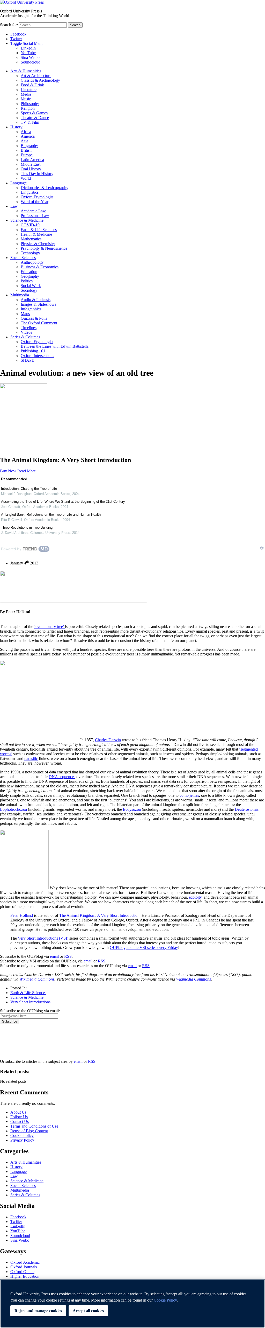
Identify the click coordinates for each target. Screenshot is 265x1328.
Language (18, 183)
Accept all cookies (88, 1311)
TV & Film (30, 122)
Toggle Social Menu (26, 43)
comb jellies (189, 795)
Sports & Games (34, 113)
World (26, 178)
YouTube (28, 53)
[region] (132, 1303)
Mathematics (31, 239)
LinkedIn (28, 48)
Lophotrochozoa (13, 809)
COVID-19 (30, 225)
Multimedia (19, 295)
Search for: (9, 25)
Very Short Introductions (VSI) (43, 938)
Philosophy (30, 103)
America (28, 136)
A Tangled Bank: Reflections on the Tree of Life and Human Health (51, 514)
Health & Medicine (36, 234)
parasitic (31, 758)
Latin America (32, 159)
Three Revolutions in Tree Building (27, 527)
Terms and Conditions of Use (34, 1126)
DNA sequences (62, 776)
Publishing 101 (33, 351)
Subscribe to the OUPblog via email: (30, 1011)
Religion (28, 108)
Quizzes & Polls (34, 318)
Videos (26, 332)
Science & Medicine (26, 220)
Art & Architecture (36, 75)
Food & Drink (32, 85)
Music (26, 99)
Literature (28, 89)
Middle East (30, 164)
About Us (18, 1112)
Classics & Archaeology (40, 80)
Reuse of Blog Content (29, 1131)
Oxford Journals (23, 1267)
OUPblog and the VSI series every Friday (144, 947)
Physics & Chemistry (38, 243)
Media (26, 94)
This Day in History (37, 173)
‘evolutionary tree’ (49, 626)
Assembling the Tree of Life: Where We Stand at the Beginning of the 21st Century (63, 502)
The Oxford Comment (39, 323)
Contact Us (19, 1121)
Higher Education (24, 1276)
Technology (30, 253)
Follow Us (19, 1117)
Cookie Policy (22, 1135)
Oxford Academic (25, 1262)
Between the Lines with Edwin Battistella (55, 346)
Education (29, 271)
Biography (29, 145)
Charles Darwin (108, 740)
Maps (25, 313)
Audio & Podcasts (35, 299)
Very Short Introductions (30, 1002)
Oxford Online (22, 1271)
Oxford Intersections (37, 355)
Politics (27, 281)
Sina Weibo (30, 57)
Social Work (31, 285)
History (16, 127)
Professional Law (35, 215)
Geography (30, 276)
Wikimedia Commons (36, 979)
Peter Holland (22, 915)
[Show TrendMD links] (262, 548)
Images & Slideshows (38, 304)
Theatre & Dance (35, 117)
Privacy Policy (15, 1042)
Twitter (16, 39)
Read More (26, 471)
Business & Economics (39, 267)
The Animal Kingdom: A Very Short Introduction (99, 915)
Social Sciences (23, 257)
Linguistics (30, 192)
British (26, 150)
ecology (195, 897)
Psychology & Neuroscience (44, 248)
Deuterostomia (247, 809)
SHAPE (27, 360)
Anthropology (32, 262)
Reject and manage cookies (38, 1311)
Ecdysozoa (132, 809)
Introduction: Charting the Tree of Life (29, 489)
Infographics (31, 309)
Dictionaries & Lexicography (44, 187)
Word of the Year (34, 201)
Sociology (29, 290)
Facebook (18, 34)
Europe (27, 155)
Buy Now (8, 471)
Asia (24, 141)
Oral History (31, 169)
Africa (26, 131)
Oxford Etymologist (37, 197)
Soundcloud (30, 62)
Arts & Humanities (25, 71)
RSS (68, 956)
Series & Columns (25, 337)
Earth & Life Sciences (39, 229)
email (54, 956)
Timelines (28, 327)
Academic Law (33, 211)
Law (14, 206)
